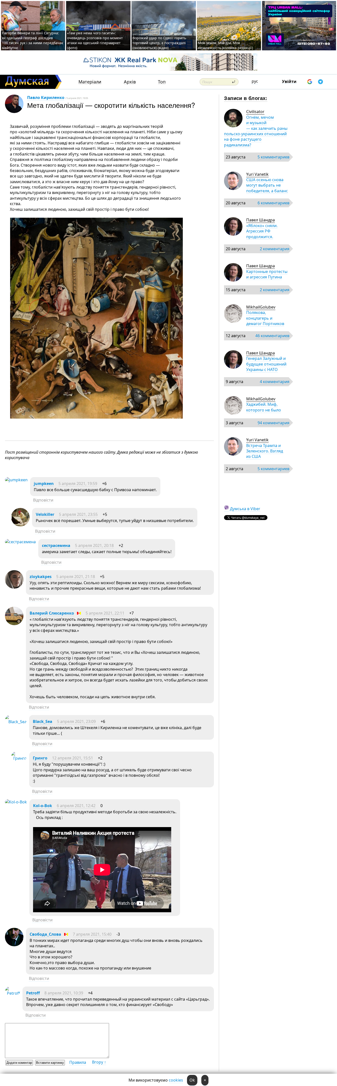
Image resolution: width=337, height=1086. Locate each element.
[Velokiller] (20, 525)
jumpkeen (44, 483)
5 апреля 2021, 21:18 (75, 576)
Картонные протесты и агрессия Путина (266, 274)
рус (255, 81)
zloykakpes (41, 576)
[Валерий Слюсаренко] (14, 623)
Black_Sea (42, 721)
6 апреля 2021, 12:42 (76, 805)
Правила (77, 1062)
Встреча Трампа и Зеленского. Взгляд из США (264, 451)
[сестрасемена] (20, 541)
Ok (192, 1080)
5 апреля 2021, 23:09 (76, 721)
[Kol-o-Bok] (16, 802)
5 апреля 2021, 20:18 (94, 545)
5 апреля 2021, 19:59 (77, 483)
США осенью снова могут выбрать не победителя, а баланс (267, 185)
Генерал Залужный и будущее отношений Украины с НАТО (266, 364)
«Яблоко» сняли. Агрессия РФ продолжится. (262, 231)
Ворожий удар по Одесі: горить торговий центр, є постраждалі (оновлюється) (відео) (159, 43)
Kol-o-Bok (42, 805)
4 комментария (274, 381)
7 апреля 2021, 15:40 (92, 934)
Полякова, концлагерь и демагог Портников (265, 318)
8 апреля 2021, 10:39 (63, 993)
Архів (130, 81)
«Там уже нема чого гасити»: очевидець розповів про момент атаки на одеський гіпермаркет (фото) (95, 40)
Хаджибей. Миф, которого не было (263, 407)
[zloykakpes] (14, 587)
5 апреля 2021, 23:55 (78, 514)
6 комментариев (273, 203)
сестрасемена (56, 545)
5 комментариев (273, 157)
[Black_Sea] (16, 721)
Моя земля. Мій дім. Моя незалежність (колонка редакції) (225, 45)
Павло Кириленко (45, 97)
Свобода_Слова (45, 934)
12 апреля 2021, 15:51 (72, 758)
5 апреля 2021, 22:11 (105, 613)
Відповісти (43, 500)
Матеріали (89, 81)
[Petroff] (12, 993)
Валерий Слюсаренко (52, 613)
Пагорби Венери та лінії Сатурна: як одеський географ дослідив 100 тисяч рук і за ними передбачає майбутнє (32, 40)
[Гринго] (19, 758)
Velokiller (45, 514)
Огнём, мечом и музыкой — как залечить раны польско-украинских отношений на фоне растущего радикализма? (255, 131)
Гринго (40, 758)
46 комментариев (272, 335)
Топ (162, 81)
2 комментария (274, 249)
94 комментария (273, 423)
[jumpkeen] (16, 480)
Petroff (33, 993)
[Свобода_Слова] (14, 945)
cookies (176, 1080)
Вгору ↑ (99, 1062)
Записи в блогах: (245, 97)
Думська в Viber (245, 508)
